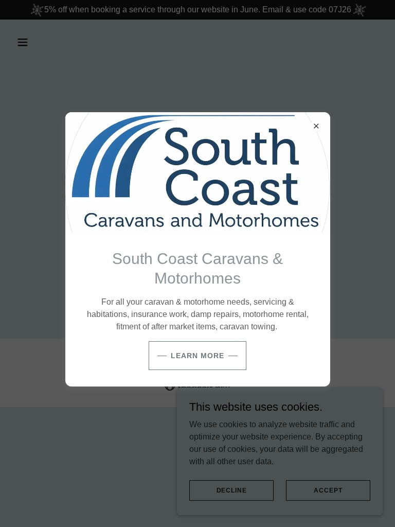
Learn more (197, 356)
